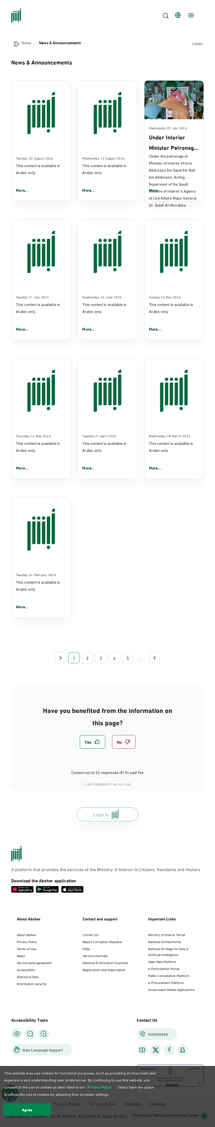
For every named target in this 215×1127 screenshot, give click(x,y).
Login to (101, 814)
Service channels (95, 955)
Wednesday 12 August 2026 (103, 158)
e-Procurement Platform (166, 982)
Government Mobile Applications (171, 989)
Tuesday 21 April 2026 (99, 435)
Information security (31, 983)
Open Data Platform (162, 961)
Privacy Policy (27, 941)
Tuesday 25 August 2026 (34, 158)
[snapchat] (182, 1049)
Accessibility (26, 969)
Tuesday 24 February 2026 (36, 574)
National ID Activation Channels (105, 962)
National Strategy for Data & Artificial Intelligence (168, 951)
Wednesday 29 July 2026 (168, 128)
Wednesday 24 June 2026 (101, 297)
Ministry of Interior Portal (166, 934)
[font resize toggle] (30, 1033)
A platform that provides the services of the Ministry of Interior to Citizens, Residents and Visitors (105, 869)
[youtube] (142, 1049)
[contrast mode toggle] (16, 1033)
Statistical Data (28, 976)
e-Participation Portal (163, 968)
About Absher (26, 934)
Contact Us (91, 934)
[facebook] (169, 1049)
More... (22, 190)
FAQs (86, 948)
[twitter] (155, 1050)
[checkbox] (92, 742)
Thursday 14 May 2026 (33, 435)
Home (26, 42)
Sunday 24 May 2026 (165, 297)
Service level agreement (34, 962)
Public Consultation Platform (168, 975)
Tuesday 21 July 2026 (32, 297)
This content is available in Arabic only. (38, 169)
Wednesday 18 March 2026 (170, 435)
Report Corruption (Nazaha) (102, 941)
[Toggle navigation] (190, 15)
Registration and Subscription (104, 969)
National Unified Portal (164, 941)
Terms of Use (26, 948)
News (21, 955)
